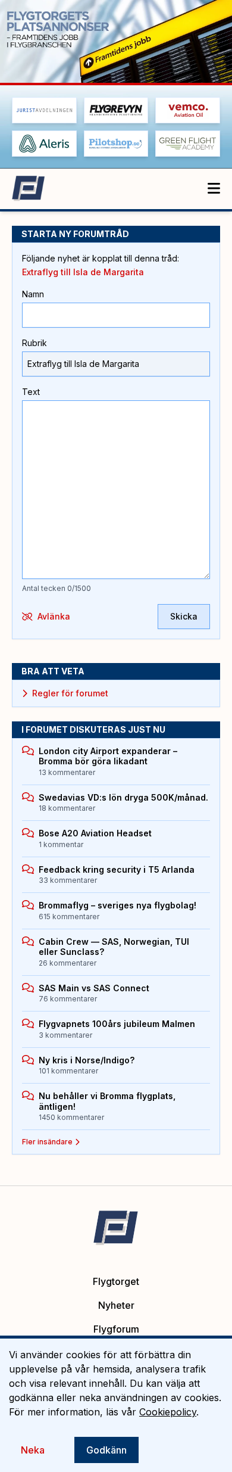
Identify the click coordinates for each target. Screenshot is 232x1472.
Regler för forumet (70, 693)
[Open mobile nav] (214, 188)
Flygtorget (116, 1281)
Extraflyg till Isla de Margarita (83, 272)
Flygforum (116, 1329)
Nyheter (116, 1305)
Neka (33, 1450)
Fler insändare (47, 1141)
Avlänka (53, 616)
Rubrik (34, 343)
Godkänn (106, 1450)
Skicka (183, 616)
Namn (33, 294)
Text (31, 392)
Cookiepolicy (167, 1412)
